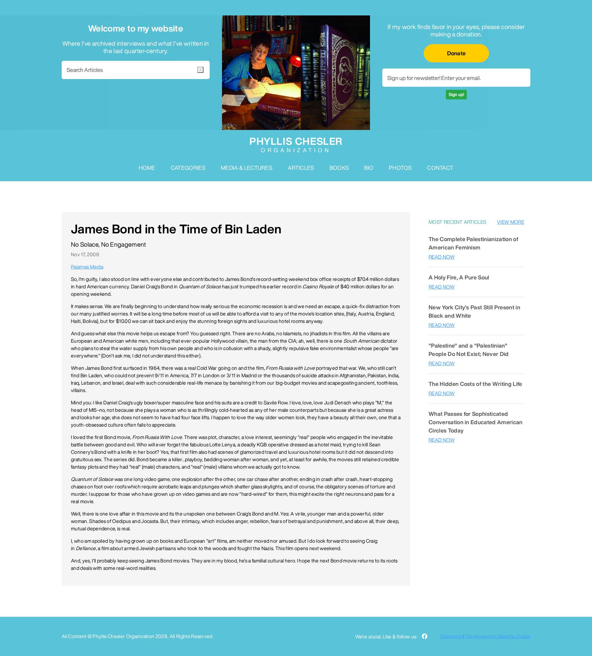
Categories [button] (188, 167)
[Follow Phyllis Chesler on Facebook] (424, 636)
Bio (368, 167)
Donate (456, 53)
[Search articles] (200, 70)
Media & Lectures (246, 167)
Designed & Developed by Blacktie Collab (485, 636)
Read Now (442, 256)
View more (510, 221)
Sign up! (456, 94)
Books (339, 167)
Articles (301, 167)
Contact (440, 167)
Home (147, 167)
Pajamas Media (87, 266)
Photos (400, 167)
